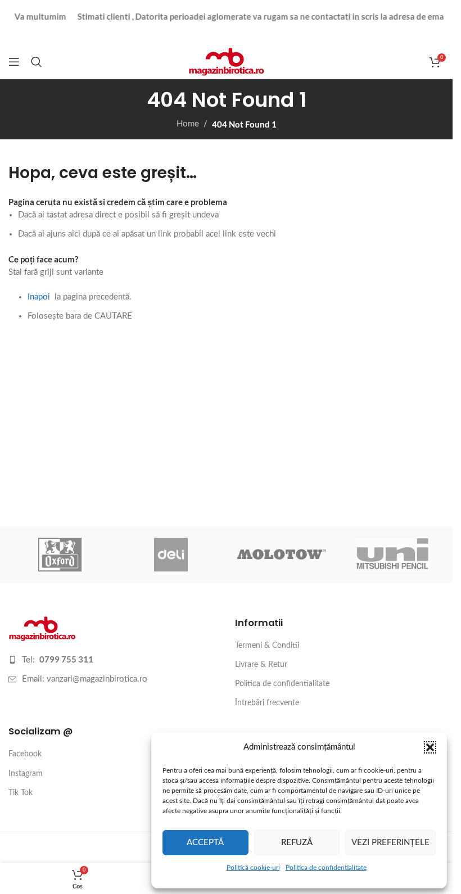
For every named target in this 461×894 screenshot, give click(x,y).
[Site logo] (226, 61)
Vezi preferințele (390, 842)
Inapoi (39, 297)
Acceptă (205, 842)
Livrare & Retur (261, 665)
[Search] (36, 62)
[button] (430, 747)
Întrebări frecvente (267, 703)
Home (188, 124)
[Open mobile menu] (14, 62)
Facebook (25, 754)
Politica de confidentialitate (326, 867)
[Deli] (170, 555)
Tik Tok (20, 793)
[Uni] (392, 555)
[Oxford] (59, 555)
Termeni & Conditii (267, 646)
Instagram (25, 774)
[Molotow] (281, 555)
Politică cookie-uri (253, 867)
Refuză (297, 842)
